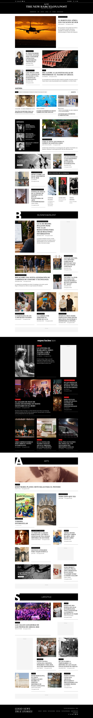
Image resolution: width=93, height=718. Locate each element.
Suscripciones (75, 712)
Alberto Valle (18, 488)
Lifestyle (46, 597)
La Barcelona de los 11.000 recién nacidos (23, 316)
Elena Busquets (61, 24)
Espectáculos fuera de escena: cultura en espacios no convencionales (70, 403)
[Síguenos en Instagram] (20, 1)
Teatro (44, 70)
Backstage (39, 345)
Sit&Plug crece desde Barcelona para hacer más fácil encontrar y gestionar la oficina (68, 318)
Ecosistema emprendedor (69, 154)
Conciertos (18, 399)
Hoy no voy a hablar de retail (32, 143)
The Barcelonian (19, 518)
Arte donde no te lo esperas (37, 189)
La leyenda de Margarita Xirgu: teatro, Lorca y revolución (45, 351)
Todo (17, 92)
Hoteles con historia (47, 139)
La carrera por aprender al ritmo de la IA (43, 317)
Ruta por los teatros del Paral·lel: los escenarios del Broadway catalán (67, 444)
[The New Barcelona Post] (23, 710)
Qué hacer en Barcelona (37, 172)
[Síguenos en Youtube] (22, 1)
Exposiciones (26, 92)
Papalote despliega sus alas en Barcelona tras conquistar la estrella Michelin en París (71, 610)
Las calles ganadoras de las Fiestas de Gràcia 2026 (27, 626)
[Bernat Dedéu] (20, 128)
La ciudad (17, 484)
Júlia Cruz (33, 553)
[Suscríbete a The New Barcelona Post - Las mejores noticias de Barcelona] (33, 161)
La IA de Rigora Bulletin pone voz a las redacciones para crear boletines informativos (45, 229)
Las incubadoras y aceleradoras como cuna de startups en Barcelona (70, 160)
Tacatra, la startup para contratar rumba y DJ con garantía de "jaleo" (71, 280)
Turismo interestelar (21, 522)
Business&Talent (29, 51)
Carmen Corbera (34, 203)
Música (31, 92)
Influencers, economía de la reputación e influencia (30, 135)
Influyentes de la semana (58, 173)
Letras (35, 92)
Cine (45, 92)
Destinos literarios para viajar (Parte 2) (39, 551)
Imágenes (66, 530)
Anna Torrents (40, 668)
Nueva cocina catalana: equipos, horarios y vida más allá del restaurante (45, 663)
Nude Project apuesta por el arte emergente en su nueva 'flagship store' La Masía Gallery (71, 571)
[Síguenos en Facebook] (15, 1)
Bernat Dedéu (28, 129)
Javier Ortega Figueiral (47, 144)
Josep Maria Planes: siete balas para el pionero (38, 487)
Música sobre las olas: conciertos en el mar (38, 176)
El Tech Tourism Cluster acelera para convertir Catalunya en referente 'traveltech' (32, 57)
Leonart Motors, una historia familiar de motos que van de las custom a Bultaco (70, 262)
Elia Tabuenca (45, 76)
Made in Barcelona (68, 255)
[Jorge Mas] (20, 146)
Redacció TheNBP (18, 628)
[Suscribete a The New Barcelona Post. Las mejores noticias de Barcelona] (33, 571)
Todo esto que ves (67, 496)
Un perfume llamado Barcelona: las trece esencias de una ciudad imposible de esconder (40, 535)
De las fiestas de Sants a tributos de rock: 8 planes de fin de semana (71, 385)
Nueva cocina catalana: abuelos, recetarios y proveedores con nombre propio (71, 680)
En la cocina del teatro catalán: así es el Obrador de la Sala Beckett (44, 444)
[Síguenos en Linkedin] (19, 1)
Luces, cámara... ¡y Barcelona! (38, 530)
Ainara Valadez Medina (36, 539)
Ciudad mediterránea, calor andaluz (30, 126)
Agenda (18, 88)
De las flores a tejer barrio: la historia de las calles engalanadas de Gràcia (68, 663)
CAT (75, 1)
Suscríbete (69, 1)
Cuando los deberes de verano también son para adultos (46, 111)
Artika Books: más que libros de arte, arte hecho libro (70, 535)
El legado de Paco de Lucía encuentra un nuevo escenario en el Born (27, 404)
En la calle (41, 92)
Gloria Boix (62, 198)
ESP (77, 1)
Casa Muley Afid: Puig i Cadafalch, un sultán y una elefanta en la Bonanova (33, 76)
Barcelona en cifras (63, 16)
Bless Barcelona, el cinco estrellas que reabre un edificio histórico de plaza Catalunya (38, 681)
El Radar (66, 603)
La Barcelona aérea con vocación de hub (68, 21)
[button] (73, 1)
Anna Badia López (29, 63)
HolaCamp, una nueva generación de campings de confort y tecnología (32, 278)
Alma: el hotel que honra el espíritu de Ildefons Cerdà (53, 142)
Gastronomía (40, 659)
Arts (46, 461)
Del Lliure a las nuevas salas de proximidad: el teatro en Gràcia (57, 74)
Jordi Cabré (61, 498)
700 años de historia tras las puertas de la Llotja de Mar (24, 112)
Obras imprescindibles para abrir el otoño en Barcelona (24, 443)
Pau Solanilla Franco (30, 139)
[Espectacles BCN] (47, 341)
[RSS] (24, 1)
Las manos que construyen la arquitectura (66, 114)
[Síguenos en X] (17, 1)
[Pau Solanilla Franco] (20, 137)
